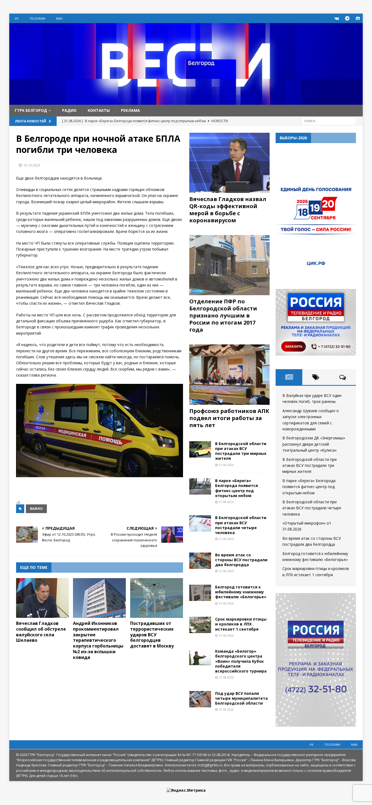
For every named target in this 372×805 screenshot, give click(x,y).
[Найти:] (328, 120)
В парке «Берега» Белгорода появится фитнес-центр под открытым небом (236, 488)
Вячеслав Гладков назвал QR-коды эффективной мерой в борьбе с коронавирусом (227, 209)
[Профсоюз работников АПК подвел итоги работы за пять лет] (229, 374)
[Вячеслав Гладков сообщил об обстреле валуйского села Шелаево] (42, 598)
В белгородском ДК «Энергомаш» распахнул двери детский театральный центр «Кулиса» (313, 444)
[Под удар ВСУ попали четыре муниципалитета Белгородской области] (200, 699)
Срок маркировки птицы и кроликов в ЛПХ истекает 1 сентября (241, 623)
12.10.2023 (31, 165)
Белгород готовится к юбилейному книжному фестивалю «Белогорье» (240, 591)
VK (17, 18)
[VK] (336, 18)
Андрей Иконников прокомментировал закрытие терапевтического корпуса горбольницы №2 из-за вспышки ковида (98, 640)
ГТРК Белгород (31, 110)
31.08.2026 (226, 465)
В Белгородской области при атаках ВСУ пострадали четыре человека (240, 525)
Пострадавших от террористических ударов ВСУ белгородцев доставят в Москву (152, 634)
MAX (59, 18)
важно (36, 508)
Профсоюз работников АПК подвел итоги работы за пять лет (229, 418)
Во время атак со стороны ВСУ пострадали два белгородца (241, 559)
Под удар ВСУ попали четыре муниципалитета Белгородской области (241, 698)
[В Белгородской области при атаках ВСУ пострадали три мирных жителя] (200, 449)
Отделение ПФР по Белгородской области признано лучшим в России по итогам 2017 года (223, 315)
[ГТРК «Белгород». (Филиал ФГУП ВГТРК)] (186, 101)
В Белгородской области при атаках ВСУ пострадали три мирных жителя (240, 451)
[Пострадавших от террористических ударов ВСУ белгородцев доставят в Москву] (156, 598)
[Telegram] (347, 18)
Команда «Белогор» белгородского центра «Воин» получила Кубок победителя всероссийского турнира (241, 661)
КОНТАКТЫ (99, 110)
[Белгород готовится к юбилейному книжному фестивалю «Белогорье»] (200, 593)
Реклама (130, 110)
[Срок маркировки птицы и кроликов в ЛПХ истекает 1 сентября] (200, 625)
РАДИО (69, 110)
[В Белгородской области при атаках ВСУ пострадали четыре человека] (200, 523)
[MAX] (358, 18)
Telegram (37, 18)
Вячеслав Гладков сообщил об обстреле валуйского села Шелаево (41, 631)
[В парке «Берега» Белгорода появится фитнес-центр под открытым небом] (200, 486)
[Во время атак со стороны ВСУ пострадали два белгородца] (200, 561)
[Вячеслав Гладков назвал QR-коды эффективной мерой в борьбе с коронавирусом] (229, 163)
